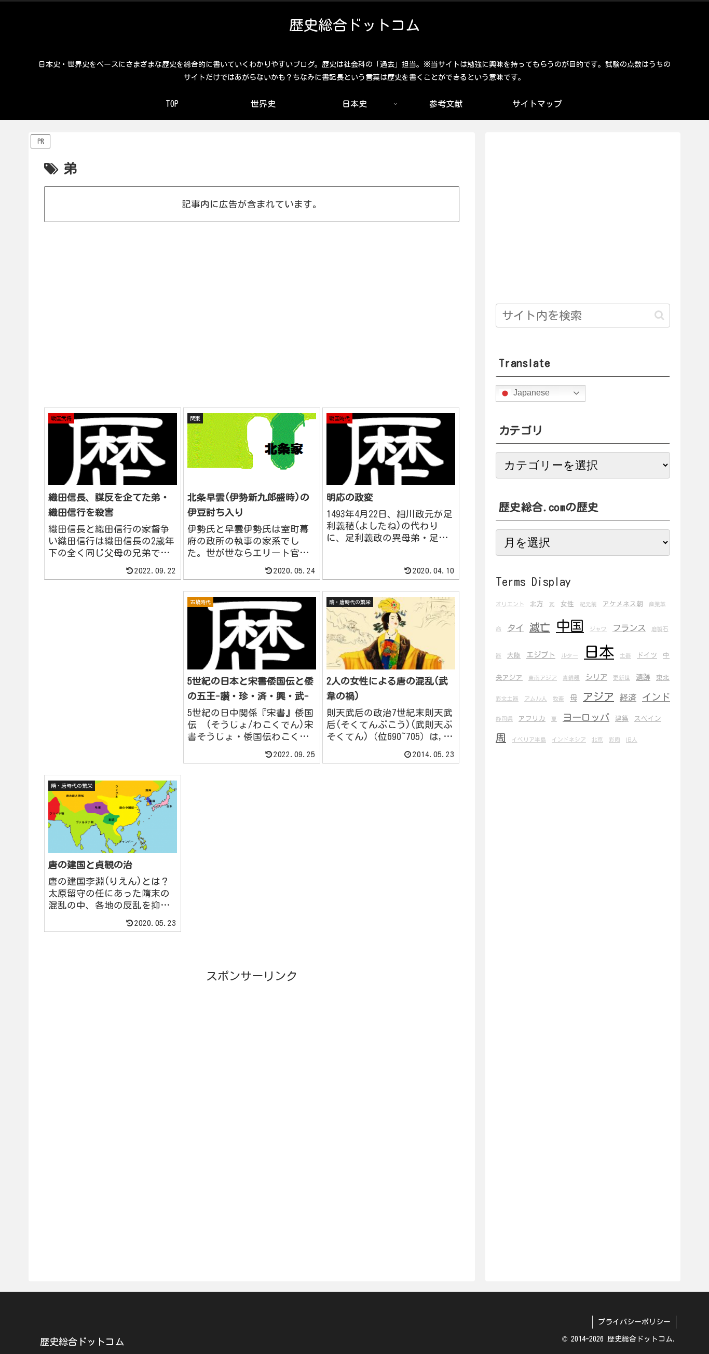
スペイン (647, 718)
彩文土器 (507, 698)
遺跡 (643, 677)
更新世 (621, 677)
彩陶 (614, 739)
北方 (536, 603)
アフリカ (532, 718)
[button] (659, 315)
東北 (663, 677)
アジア (598, 696)
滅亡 (539, 627)
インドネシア (569, 739)
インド (656, 697)
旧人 (631, 739)
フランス (629, 628)
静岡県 (504, 718)
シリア (596, 677)
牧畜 (558, 698)
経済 (628, 697)
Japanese (530, 392)
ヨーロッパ (586, 717)
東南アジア (542, 677)
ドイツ (647, 655)
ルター (569, 655)
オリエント (510, 604)
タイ (515, 628)
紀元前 (588, 604)
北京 (597, 739)
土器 (625, 655)
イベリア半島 (529, 739)
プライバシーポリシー (634, 1321)
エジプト (540, 655)
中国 (570, 626)
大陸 (514, 655)
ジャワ (598, 629)
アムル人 (535, 698)
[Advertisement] (251, 254)
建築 (622, 718)
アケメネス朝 (623, 603)
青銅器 (571, 677)
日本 (599, 652)
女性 (567, 603)
